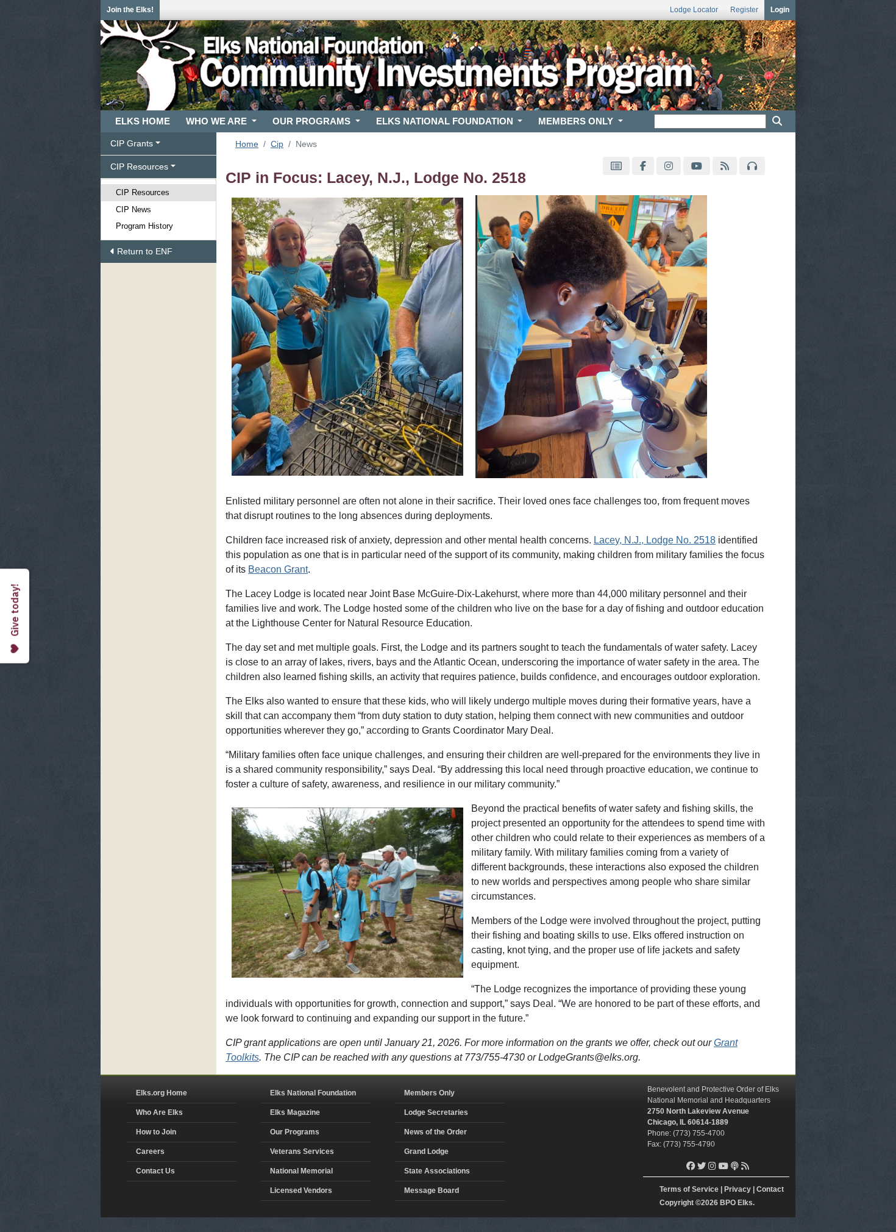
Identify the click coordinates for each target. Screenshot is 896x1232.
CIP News (133, 209)
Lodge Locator (694, 9)
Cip (277, 144)
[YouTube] (696, 166)
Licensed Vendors (301, 1190)
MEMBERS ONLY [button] (577, 121)
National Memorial (301, 1171)
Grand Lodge (426, 1151)
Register (744, 9)
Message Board (431, 1190)
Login (779, 9)
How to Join (156, 1132)
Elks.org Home (161, 1093)
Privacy (737, 1189)
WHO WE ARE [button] (217, 121)
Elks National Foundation (313, 1093)
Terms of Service (689, 1189)
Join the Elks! (130, 9)
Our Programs (294, 1132)
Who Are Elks (159, 1112)
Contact (770, 1189)
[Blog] (724, 166)
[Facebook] (643, 166)
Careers (150, 1151)
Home (246, 144)
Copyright (677, 1202)
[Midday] (752, 166)
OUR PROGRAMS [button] (312, 121)
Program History (144, 226)
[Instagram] (668, 166)
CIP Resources (142, 192)
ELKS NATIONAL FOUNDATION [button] (446, 121)
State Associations (437, 1171)
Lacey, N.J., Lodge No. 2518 (655, 540)
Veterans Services (302, 1151)
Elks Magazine (295, 1112)
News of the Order (435, 1132)
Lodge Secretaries (436, 1112)
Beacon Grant (278, 569)
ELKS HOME (142, 121)
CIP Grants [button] (131, 143)
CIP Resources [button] (139, 166)
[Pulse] (616, 166)
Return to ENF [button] (143, 251)
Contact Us (155, 1171)
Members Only (429, 1093)
